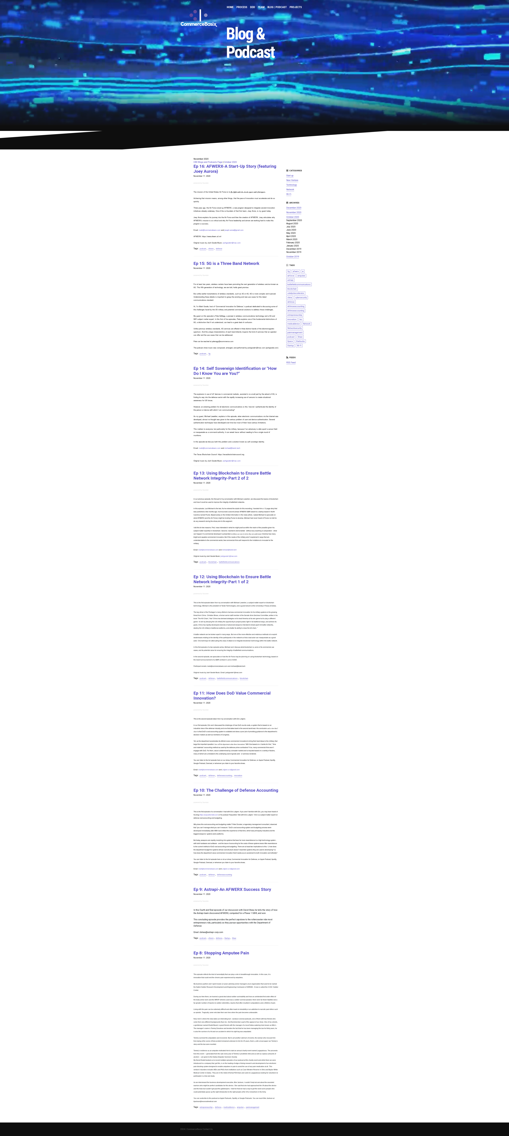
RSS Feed (291, 362)
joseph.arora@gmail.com (233, 230)
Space (290, 341)
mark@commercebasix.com (210, 230)
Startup (227, 938)
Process (241, 7)
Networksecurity (294, 328)
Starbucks (300, 341)
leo (301, 319)
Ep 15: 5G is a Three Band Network (226, 263)
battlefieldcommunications (229, 562)
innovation (238, 775)
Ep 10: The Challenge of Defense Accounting (236, 790)
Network (290, 189)
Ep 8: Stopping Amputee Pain (221, 952)
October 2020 (230, 162)
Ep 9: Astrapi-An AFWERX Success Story (232, 889)
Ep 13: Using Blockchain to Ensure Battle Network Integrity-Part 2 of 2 (232, 476)
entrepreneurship (206, 1107)
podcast (203, 249)
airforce (290, 276)
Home (230, 7)
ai (303, 271)
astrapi (290, 280)
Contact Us (208, 1129)
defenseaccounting (224, 775)
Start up (289, 175)
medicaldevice (229, 1107)
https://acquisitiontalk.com (209, 815)
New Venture (292, 180)
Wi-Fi (288, 194)
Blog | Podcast (277, 7)
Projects (296, 7)
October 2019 (292, 256)
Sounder (205, 183)
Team (261, 7)
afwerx (211, 249)
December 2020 (293, 207)
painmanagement (252, 1107)
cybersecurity (301, 297)
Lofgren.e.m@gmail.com (231, 769)
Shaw (234, 938)
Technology (291, 185)
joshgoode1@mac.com (232, 242)
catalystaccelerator (295, 293)
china (289, 297)
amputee (240, 1107)
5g (209, 354)
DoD (252, 7)
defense (219, 249)
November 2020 (293, 212)
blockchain (212, 562)
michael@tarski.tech (232, 448)
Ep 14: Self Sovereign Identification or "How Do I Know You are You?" (235, 371)
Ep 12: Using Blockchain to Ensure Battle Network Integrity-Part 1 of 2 (232, 579)
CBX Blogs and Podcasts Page (208, 162)
